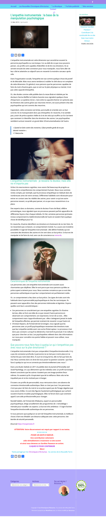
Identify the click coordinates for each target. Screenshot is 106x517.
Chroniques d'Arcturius (38, 452)
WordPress (49, 510)
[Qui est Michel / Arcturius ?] (63, 490)
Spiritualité (24, 22)
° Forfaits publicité (72, 6)
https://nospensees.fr (25, 424)
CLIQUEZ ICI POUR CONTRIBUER (42, 446)
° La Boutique (56, 6)
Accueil (13, 6)
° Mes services (87, 6)
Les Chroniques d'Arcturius (47, 508)
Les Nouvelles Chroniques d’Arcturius (34, 6)
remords (58, 235)
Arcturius (72, 510)
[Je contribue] (87, 21)
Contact (53, 9)
